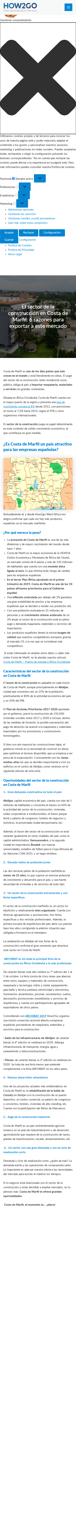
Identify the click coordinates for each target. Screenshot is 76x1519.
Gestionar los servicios (22, 214)
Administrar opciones (21, 209)
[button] (38, 78)
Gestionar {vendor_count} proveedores (31, 218)
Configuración (52, 232)
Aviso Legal (15, 254)
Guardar (9, 239)
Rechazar (28, 232)
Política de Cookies (20, 245)
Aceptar (9, 232)
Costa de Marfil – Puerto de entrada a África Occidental (36, 662)
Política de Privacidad (21, 250)
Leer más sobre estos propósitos (28, 223)
